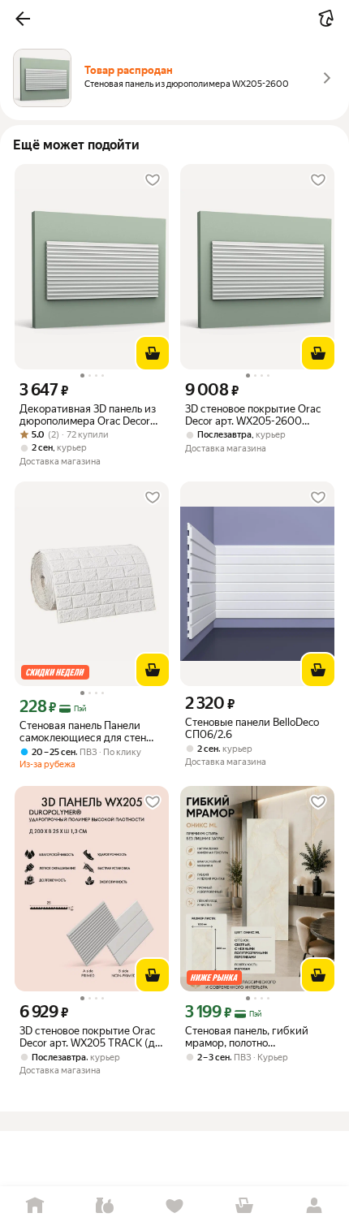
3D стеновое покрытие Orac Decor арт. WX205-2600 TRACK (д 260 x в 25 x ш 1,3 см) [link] (253, 415)
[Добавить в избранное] (152, 180)
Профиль (314, 1206)
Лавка (105, 1206)
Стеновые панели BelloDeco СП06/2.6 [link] (252, 728)
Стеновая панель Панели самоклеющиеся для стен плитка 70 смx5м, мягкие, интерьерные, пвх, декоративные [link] (82, 731)
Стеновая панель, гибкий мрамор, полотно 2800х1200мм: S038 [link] (246, 1037)
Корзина (244, 1206)
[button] (22, 18)
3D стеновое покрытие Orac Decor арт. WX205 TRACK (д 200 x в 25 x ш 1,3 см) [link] (87, 1037)
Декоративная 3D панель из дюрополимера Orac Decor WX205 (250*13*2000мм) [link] (87, 415)
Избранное (174, 1206)
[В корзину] (152, 353)
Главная (35, 1206)
